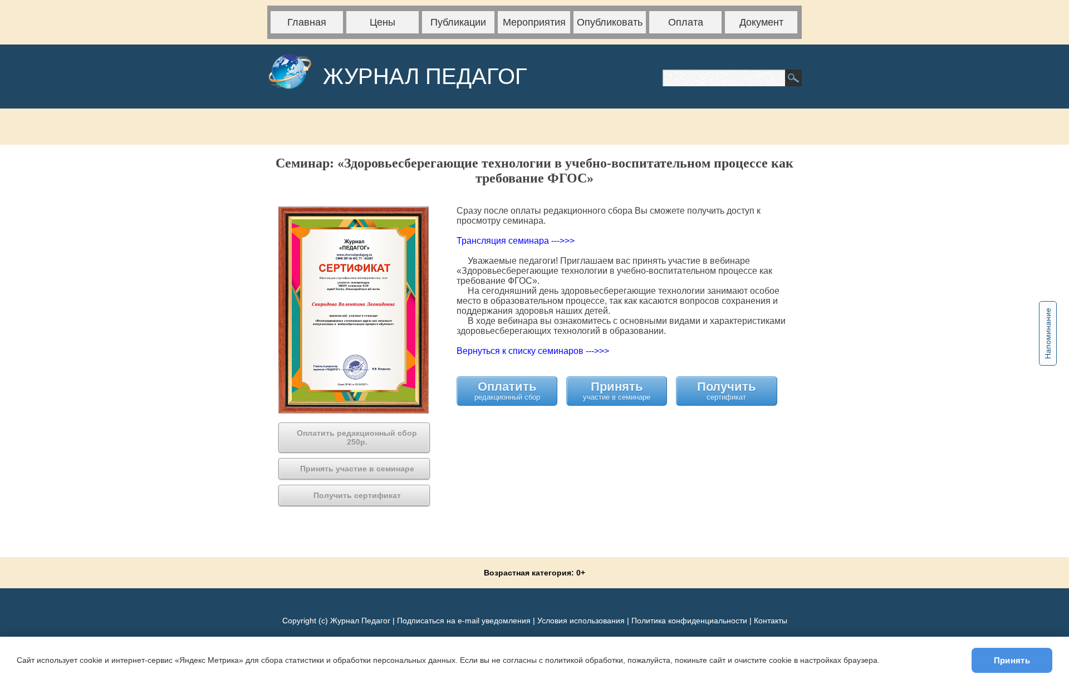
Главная (306, 22)
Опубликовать (610, 22)
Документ (761, 22)
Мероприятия (534, 22)
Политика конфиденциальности (689, 620)
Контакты (770, 620)
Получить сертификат (726, 390)
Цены (382, 22)
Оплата (685, 22)
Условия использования (581, 620)
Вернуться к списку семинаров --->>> (533, 351)
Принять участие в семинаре (616, 390)
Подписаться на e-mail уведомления (464, 620)
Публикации (458, 22)
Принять (1012, 660)
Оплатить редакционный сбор (507, 390)
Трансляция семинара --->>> (516, 240)
